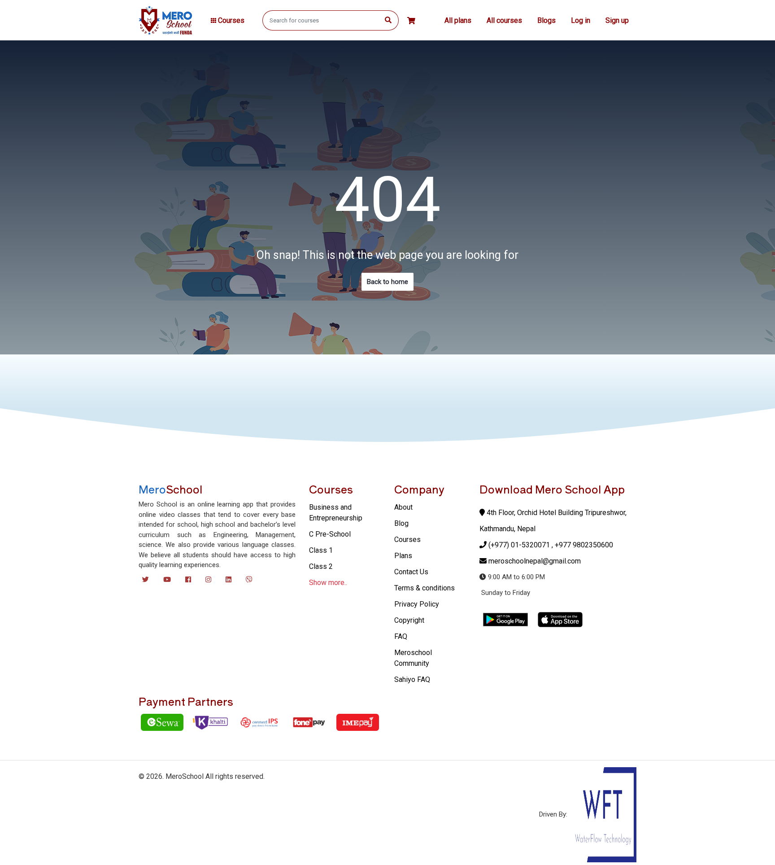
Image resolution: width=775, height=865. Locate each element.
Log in (580, 20)
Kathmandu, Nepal (507, 528)
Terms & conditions (424, 588)
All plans (457, 20)
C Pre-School (330, 534)
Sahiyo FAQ (412, 679)
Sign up (617, 20)
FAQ (400, 636)
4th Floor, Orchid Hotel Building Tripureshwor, (556, 512)
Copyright (409, 620)
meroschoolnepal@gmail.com (534, 561)
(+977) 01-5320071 (519, 545)
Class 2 (321, 566)
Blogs (546, 20)
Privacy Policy (416, 604)
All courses (504, 20)
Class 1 (321, 550)
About (403, 507)
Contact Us (411, 572)
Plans (403, 555)
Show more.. (328, 582)
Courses (407, 539)
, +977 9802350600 (582, 545)
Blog (401, 523)
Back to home (387, 282)
